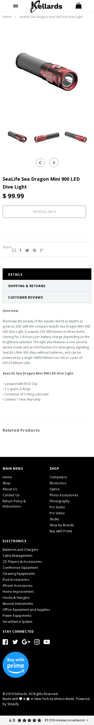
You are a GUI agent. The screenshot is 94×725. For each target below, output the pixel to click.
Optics (55, 489)
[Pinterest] (34, 250)
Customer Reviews (25, 297)
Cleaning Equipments (19, 573)
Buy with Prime (61, 531)
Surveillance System (18, 621)
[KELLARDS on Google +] (26, 643)
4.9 (12, 720)
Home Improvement (18, 591)
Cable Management (17, 555)
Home (7, 17)
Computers (58, 477)
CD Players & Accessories (22, 561)
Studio (54, 519)
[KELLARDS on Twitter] (15, 643)
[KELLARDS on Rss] (47, 643)
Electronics (58, 483)
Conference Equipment (20, 567)
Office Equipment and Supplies (26, 609)
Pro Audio (57, 507)
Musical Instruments (18, 603)
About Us (10, 489)
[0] (78, 6)
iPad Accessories (16, 579)
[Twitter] (27, 250)
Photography (60, 501)
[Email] (14, 250)
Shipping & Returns (26, 286)
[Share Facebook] (20, 250)
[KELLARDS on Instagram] (37, 643)
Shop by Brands (62, 525)
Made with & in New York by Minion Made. (39, 699)
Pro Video (57, 513)
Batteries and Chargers (20, 549)
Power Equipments (17, 615)
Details (15, 274)
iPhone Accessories (17, 585)
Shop (6, 483)
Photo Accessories (64, 495)
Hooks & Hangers (16, 597)
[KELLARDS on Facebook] (5, 643)
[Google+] (41, 250)
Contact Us (11, 495)
